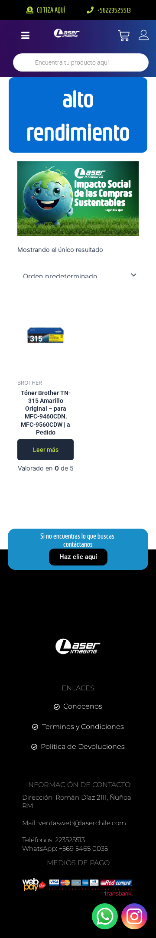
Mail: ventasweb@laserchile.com (74, 823)
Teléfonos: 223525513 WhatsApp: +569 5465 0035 (65, 844)
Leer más (45, 449)
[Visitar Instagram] (134, 916)
